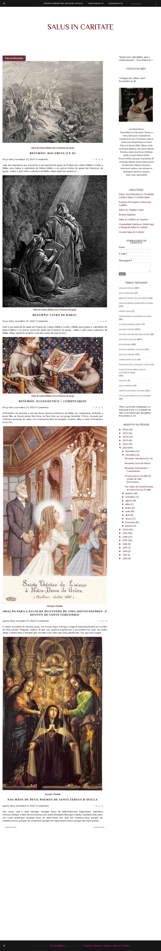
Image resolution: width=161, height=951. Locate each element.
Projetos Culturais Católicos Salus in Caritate (106, 945)
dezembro (130, 451)
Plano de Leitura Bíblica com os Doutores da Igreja (52, 148)
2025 (126, 433)
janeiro (129, 525)
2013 (125, 554)
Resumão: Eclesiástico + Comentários (53, 401)
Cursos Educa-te (96, 3)
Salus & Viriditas (126, 385)
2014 (125, 551)
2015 (125, 547)
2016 (125, 544)
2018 (125, 536)
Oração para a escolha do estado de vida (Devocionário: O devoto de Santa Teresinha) (55, 613)
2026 (126, 429)
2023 (126, 440)
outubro (129, 493)
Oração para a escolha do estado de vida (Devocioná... (138, 478)
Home (36, 3)
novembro (130, 454)
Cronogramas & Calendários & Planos (135, 316)
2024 (126, 436)
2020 (126, 529)
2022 (126, 444)
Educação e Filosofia (127, 339)
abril (127, 515)
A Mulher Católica (126, 288)
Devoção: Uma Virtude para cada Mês (134, 334)
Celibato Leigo (125, 311)
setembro (130, 497)
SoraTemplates (57, 945)
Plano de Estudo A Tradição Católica (134, 364)
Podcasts (123, 380)
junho (128, 507)
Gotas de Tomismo (127, 354)
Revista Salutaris (127, 214)
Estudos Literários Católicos (131, 349)
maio (128, 511)
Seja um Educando (14, 58)
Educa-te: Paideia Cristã (131, 209)
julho (128, 504)
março (129, 518)
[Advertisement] (61, 853)
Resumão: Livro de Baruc (55, 314)
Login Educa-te (116, 3)
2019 (125, 533)
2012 (125, 558)
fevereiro (130, 522)
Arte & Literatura (126, 293)
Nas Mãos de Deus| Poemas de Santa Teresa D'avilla (53, 799)
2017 (125, 540)
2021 (125, 447)
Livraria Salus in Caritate (131, 232)
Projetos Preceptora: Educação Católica (63, 3)
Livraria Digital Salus (128, 359)
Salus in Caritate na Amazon (133, 219)
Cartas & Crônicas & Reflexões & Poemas (136, 303)
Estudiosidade (125, 344)
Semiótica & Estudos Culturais (132, 391)
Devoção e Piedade (55, 606)
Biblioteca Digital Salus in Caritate (133, 298)
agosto (129, 500)
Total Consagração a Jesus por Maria (135, 396)
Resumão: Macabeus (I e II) (53, 153)
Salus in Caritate (80, 27)
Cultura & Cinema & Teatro (130, 324)
